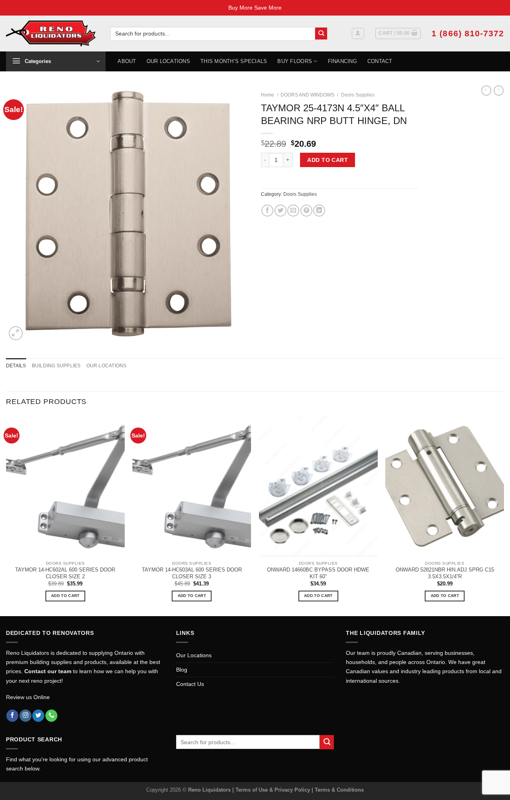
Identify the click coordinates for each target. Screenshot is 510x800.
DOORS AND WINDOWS (307, 95)
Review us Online (28, 697)
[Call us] (51, 715)
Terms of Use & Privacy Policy (273, 790)
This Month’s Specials (233, 61)
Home (267, 95)
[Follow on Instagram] (25, 715)
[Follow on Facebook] (12, 715)
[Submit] (321, 34)
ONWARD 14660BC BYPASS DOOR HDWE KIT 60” (318, 573)
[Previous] (6, 515)
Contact (379, 61)
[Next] (504, 515)
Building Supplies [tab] (56, 365)
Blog (181, 669)
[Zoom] (16, 333)
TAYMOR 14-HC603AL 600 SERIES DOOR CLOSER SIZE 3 (192, 573)
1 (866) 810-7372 (468, 33)
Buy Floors (294, 61)
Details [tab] (16, 365)
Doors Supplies (358, 95)
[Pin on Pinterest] (306, 211)
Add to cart (327, 160)
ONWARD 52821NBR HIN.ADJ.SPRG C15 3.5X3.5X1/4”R (445, 573)
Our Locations (168, 61)
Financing (342, 61)
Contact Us (190, 684)
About (127, 61)
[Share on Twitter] (280, 211)
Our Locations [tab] (106, 365)
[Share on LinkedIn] (319, 211)
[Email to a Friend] (293, 211)
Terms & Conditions (339, 790)
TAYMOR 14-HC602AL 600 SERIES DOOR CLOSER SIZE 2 (65, 573)
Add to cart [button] (65, 595)
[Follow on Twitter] (38, 715)
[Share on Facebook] (267, 211)
